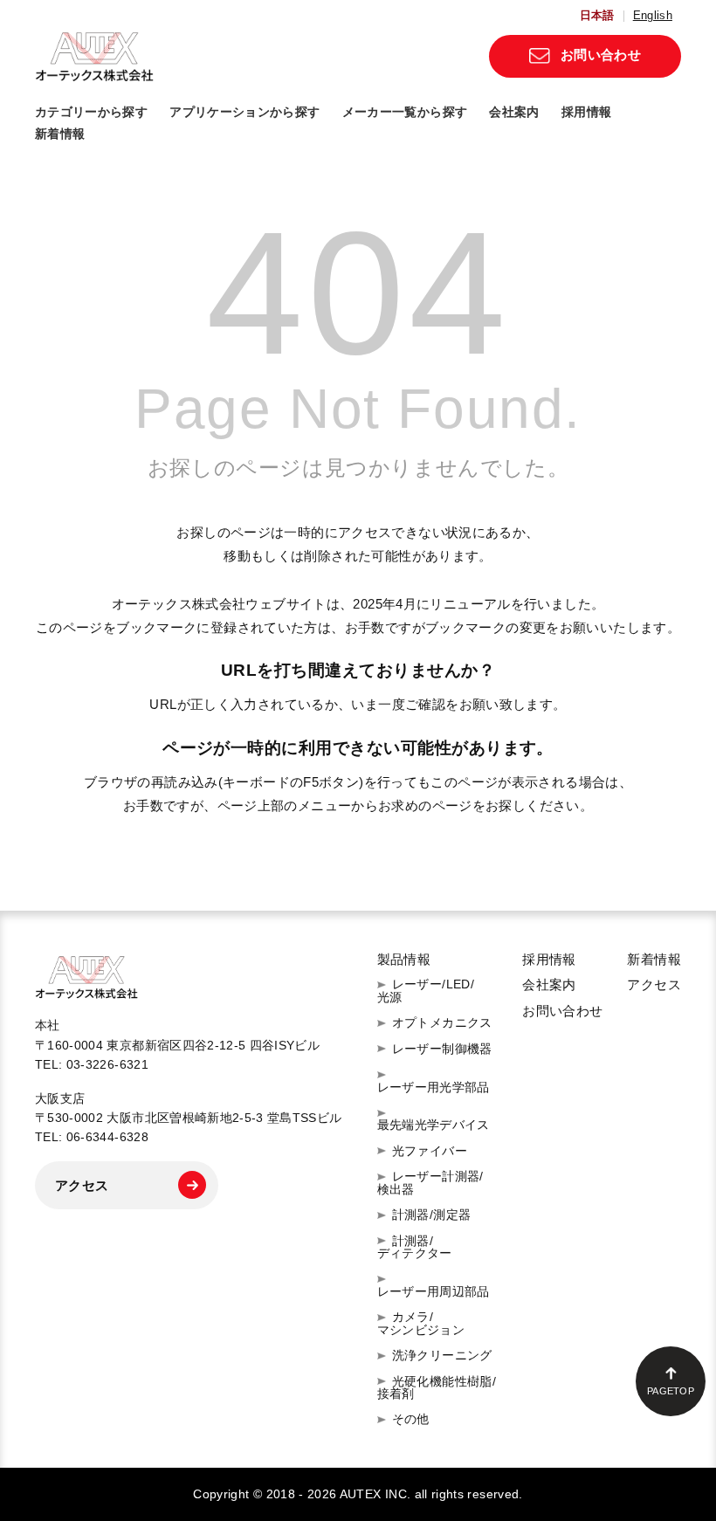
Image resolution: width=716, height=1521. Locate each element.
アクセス (82, 1185)
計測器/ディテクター (414, 1247)
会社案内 (514, 112)
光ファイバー (429, 1151)
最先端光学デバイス (433, 1124)
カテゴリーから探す (91, 112)
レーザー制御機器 (442, 1049)
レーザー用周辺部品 (433, 1290)
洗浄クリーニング (442, 1355)
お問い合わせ (601, 54)
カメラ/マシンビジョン (421, 1323)
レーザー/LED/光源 (425, 990)
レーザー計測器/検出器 (430, 1182)
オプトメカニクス (442, 1022)
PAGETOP (670, 1391)
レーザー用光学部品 (433, 1086)
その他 (411, 1419)
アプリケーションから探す (244, 112)
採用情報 (586, 112)
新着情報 (60, 133)
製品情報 (404, 959)
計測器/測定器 (432, 1214)
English (652, 16)
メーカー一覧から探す (405, 112)
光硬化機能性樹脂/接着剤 (436, 1388)
